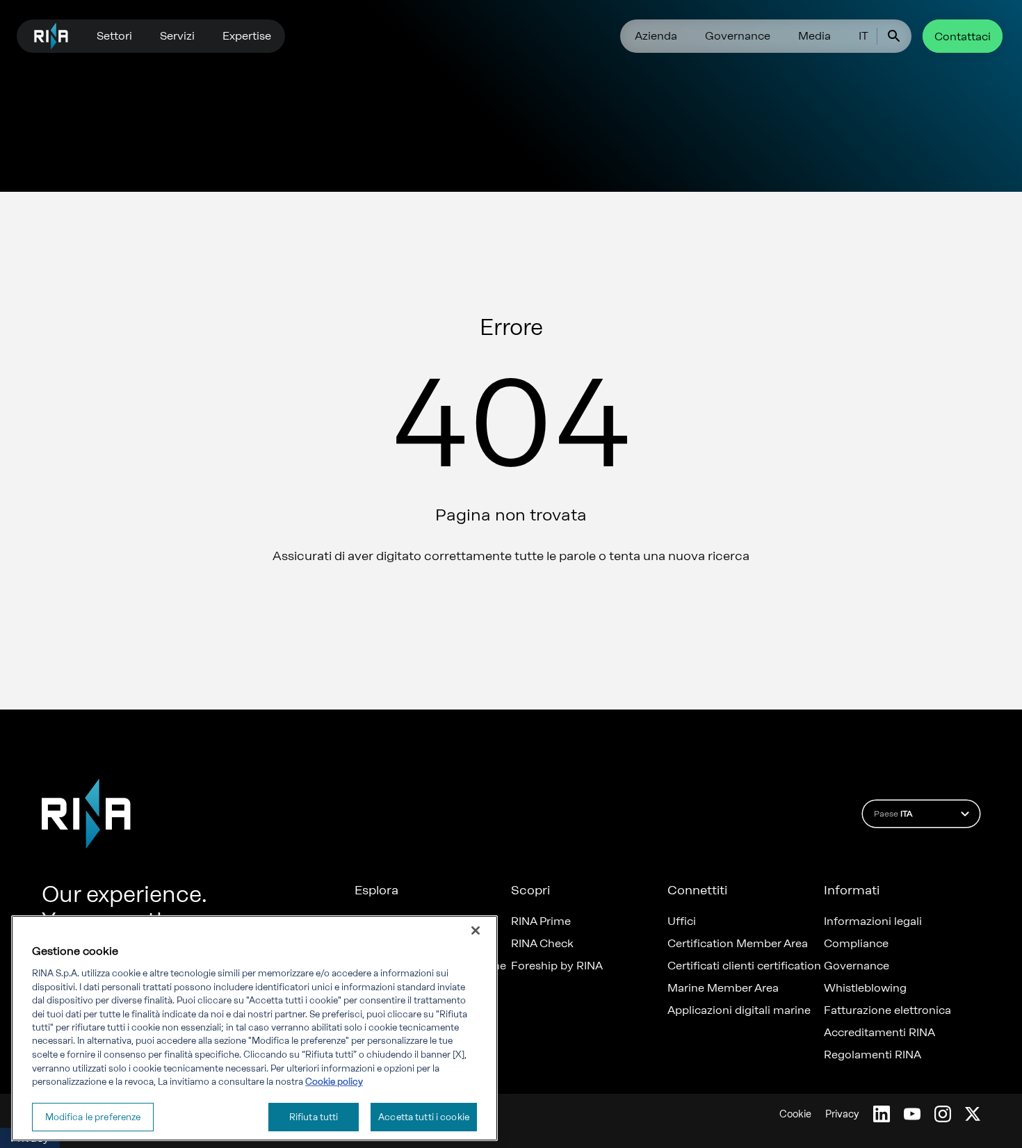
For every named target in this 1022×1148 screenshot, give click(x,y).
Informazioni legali (873, 921)
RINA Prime (541, 921)
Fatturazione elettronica (887, 1010)
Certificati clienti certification (744, 965)
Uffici (681, 921)
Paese (893, 814)
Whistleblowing (865, 988)
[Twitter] (972, 1114)
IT (863, 35)
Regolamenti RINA (872, 1054)
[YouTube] (912, 1114)
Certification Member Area (737, 943)
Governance (737, 35)
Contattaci (962, 36)
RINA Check (542, 943)
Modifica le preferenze (93, 1116)
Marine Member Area (723, 988)
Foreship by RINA (557, 965)
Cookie (795, 1114)
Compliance (856, 943)
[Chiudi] (475, 930)
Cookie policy (334, 1081)
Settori (114, 35)
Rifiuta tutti (314, 1116)
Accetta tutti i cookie (423, 1116)
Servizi (177, 35)
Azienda (656, 35)
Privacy (842, 1114)
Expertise (246, 35)
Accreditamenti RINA (879, 1032)
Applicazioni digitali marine (739, 1010)
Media (814, 35)
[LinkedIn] (881, 1114)
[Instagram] (942, 1114)
